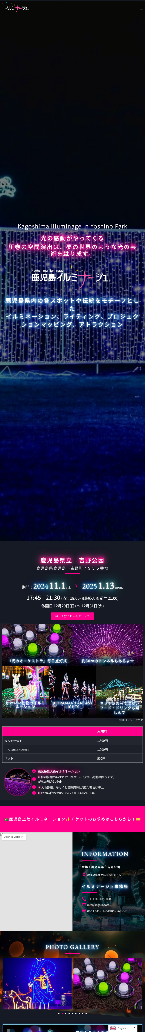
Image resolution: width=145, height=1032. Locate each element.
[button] (141, 8)
